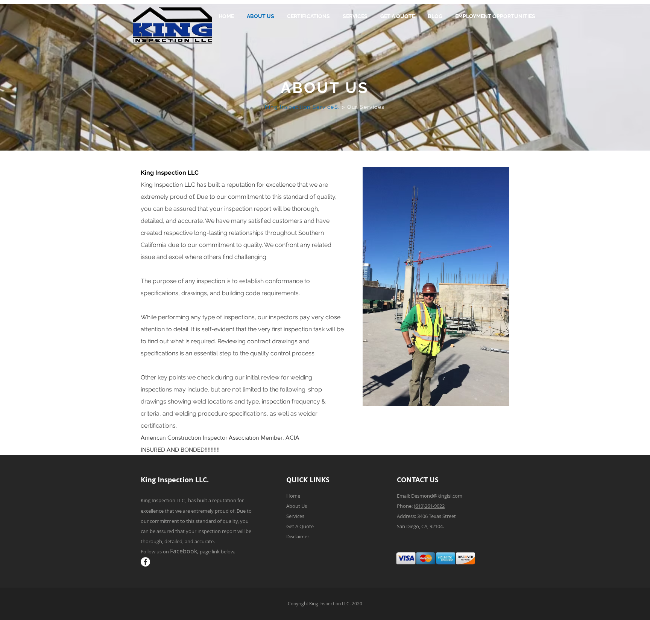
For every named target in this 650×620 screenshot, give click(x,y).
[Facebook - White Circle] (145, 562)
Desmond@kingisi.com (436, 495)
